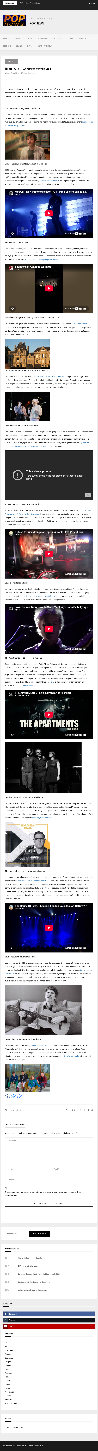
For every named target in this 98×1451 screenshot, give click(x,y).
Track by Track (11, 1403)
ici (51, 682)
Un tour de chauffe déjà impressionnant (41, 259)
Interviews (42, 38)
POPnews (37, 23)
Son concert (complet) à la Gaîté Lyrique (42, 596)
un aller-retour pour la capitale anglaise (31, 880)
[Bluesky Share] (13, 1096)
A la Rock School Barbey (70, 1056)
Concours (84, 38)
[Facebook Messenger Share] (19, 1096)
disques (8, 1365)
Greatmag (31, 1446)
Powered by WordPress (12, 1446)
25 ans (19, 46)
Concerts (56, 38)
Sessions (7, 46)
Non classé (9, 1392)
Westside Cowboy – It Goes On (30, 1258)
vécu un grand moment (42, 817)
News (17, 38)
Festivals (70, 38)
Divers (30, 46)
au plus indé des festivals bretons (51, 376)
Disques (28, 38)
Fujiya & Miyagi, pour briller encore (32, 1290)
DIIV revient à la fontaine (30, 3)
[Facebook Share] (7, 1096)
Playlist (8, 1395)
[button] (89, 3)
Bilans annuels (45, 46)
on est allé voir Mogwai (49, 180)
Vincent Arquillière (12, 73)
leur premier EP (39, 1045)
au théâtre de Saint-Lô (29, 685)
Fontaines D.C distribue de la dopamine (34, 1282)
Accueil (6, 38)
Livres (7, 1384)
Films (7, 1377)
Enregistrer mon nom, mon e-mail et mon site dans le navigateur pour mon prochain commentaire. (43, 1194)
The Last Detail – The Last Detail (79, 1110)
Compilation (10, 1350)
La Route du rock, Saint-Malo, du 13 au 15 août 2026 (38, 1274)
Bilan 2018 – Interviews (14, 1110)
